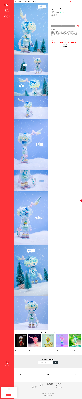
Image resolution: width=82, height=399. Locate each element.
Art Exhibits (7, 11)
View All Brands (42, 388)
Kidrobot (41, 383)
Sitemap (33, 388)
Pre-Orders (7, 10)
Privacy (33, 385)
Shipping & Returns (34, 386)
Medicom (41, 386)
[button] (65, 12)
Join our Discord (7, 16)
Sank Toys (53, 6)
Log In (7, 17)
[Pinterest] (8, 365)
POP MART (41, 385)
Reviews (60, 29)
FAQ (32, 384)
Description (53, 29)
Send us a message (50, 384)
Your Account (34, 387)
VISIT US (57, 382)
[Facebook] (5, 365)
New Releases (7, 9)
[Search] (80, 1)
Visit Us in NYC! (7, 15)
